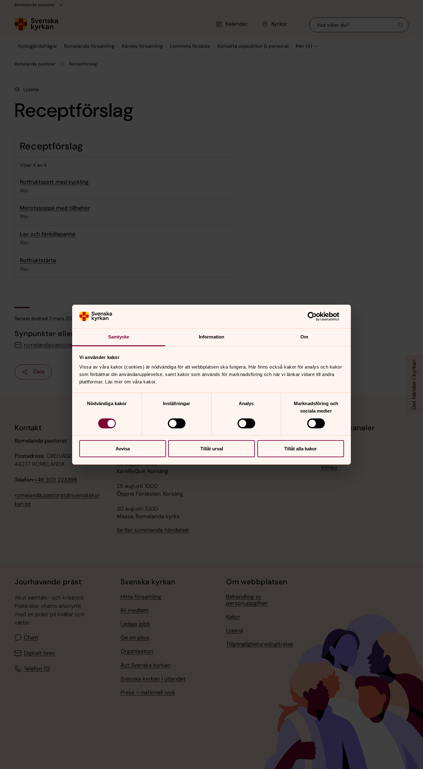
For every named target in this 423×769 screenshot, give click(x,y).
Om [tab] (304, 336)
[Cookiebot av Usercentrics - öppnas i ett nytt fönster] (317, 316)
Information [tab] (211, 336)
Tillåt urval (211, 448)
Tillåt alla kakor (300, 448)
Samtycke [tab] (118, 336)
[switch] (176, 423)
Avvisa (123, 448)
